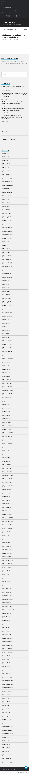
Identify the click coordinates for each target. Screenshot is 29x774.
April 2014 (6, 670)
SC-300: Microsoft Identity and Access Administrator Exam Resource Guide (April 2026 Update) (12, 117)
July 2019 (5, 450)
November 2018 (7, 478)
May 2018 (6, 500)
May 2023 (6, 291)
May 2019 (6, 457)
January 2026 (6, 178)
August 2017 (6, 532)
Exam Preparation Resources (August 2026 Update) (11, 4)
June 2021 (5, 369)
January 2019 (6, 471)
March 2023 (6, 298)
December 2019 (7, 432)
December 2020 (7, 390)
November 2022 (7, 309)
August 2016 (6, 571)
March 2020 (6, 422)
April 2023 (6, 294)
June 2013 (5, 701)
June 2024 (5, 245)
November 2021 (7, 351)
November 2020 (7, 394)
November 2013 (7, 684)
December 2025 (7, 181)
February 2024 (7, 259)
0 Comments (16, 39)
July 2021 (5, 365)
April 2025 (6, 209)
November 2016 (7, 560)
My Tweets (4, 132)
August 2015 (6, 613)
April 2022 (6, 333)
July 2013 (5, 698)
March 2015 (6, 631)
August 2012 (6, 737)
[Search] (20, 16)
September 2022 (7, 316)
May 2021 (6, 372)
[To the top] (26, 767)
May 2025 (6, 206)
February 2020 (7, 425)
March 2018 (6, 507)
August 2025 (6, 195)
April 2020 (6, 418)
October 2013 (7, 687)
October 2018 (7, 482)
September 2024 (7, 234)
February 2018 (7, 510)
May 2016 (6, 581)
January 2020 (6, 429)
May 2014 (6, 666)
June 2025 (5, 202)
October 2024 (7, 231)
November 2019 (7, 436)
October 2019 (7, 440)
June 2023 (5, 287)
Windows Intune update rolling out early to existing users (13, 36)
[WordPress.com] (16, 16)
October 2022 (7, 312)
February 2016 (7, 592)
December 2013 (7, 680)
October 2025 (7, 188)
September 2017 (7, 528)
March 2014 (6, 673)
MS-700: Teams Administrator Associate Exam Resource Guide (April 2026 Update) (13, 102)
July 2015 (5, 617)
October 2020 (7, 397)
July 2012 (5, 740)
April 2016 (6, 585)
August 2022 (6, 319)
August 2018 (6, 489)
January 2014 (6, 677)
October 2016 (7, 563)
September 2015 (7, 609)
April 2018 (6, 503)
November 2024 (7, 227)
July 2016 (5, 574)
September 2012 (7, 733)
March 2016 (6, 588)
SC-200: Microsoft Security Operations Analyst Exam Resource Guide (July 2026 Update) (13, 87)
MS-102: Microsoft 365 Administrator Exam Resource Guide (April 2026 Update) (12, 109)
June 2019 (5, 454)
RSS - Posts (4, 142)
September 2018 (7, 486)
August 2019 (6, 447)
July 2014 (5, 659)
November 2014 (7, 645)
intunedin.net (8, 22)
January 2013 (6, 719)
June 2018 (5, 496)
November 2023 (7, 270)
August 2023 (6, 280)
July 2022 (5, 323)
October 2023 (7, 273)
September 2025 (7, 192)
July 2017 (5, 535)
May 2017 (6, 539)
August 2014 (6, 655)
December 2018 (7, 475)
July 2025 (5, 199)
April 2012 (6, 751)
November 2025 (7, 185)
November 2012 (7, 726)
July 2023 (5, 284)
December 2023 (7, 266)
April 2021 (6, 376)
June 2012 (5, 744)
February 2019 (7, 468)
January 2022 (6, 344)
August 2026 (6, 153)
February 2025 (7, 217)
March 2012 (6, 755)
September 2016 (7, 567)
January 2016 (6, 595)
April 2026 (6, 167)
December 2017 (7, 517)
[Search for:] (14, 74)
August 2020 (6, 404)
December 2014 (7, 641)
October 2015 (7, 606)
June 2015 (5, 620)
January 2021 (6, 386)
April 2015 (6, 627)
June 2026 (5, 160)
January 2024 (6, 263)
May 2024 (6, 248)
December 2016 (7, 556)
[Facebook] (6, 16)
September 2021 (7, 358)
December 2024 (7, 224)
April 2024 (6, 252)
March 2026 (6, 171)
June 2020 (5, 411)
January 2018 (6, 514)
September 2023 (7, 277)
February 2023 (7, 302)
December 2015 (7, 599)
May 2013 (6, 705)
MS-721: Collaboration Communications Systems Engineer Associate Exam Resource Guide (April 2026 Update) (14, 94)
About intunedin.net (6, 7)
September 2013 (7, 691)
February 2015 (7, 634)
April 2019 (6, 461)
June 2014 (5, 663)
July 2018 (5, 493)
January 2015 (6, 638)
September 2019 (7, 443)
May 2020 (6, 415)
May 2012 (6, 747)
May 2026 (6, 163)
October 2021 (7, 355)
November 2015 (7, 602)
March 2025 (6, 213)
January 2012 (6, 762)
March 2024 (6, 256)
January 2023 (6, 305)
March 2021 (6, 379)
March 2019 (6, 464)
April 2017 (6, 542)
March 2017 (6, 546)
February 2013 (7, 716)
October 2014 (7, 648)
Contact (3, 12)
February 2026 (7, 174)
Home (2, 1)
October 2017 (7, 525)
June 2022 (5, 326)
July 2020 (5, 408)
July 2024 (5, 241)
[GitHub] (13, 16)
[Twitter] (2, 16)
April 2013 (6, 709)
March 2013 (6, 712)
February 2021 (7, 383)
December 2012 (7, 723)
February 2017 (7, 549)
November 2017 (7, 521)
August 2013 (6, 694)
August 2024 (6, 238)
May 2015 (6, 624)
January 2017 (6, 553)
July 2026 (5, 156)
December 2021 (7, 348)
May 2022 (6, 330)
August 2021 (6, 362)
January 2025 (6, 220)
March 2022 (6, 337)
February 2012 (7, 758)
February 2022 (7, 340)
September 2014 (7, 652)
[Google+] (9, 16)
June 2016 (5, 578)
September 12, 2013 (6, 39)
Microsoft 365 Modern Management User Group (13, 10)
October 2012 (7, 730)
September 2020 (7, 401)
